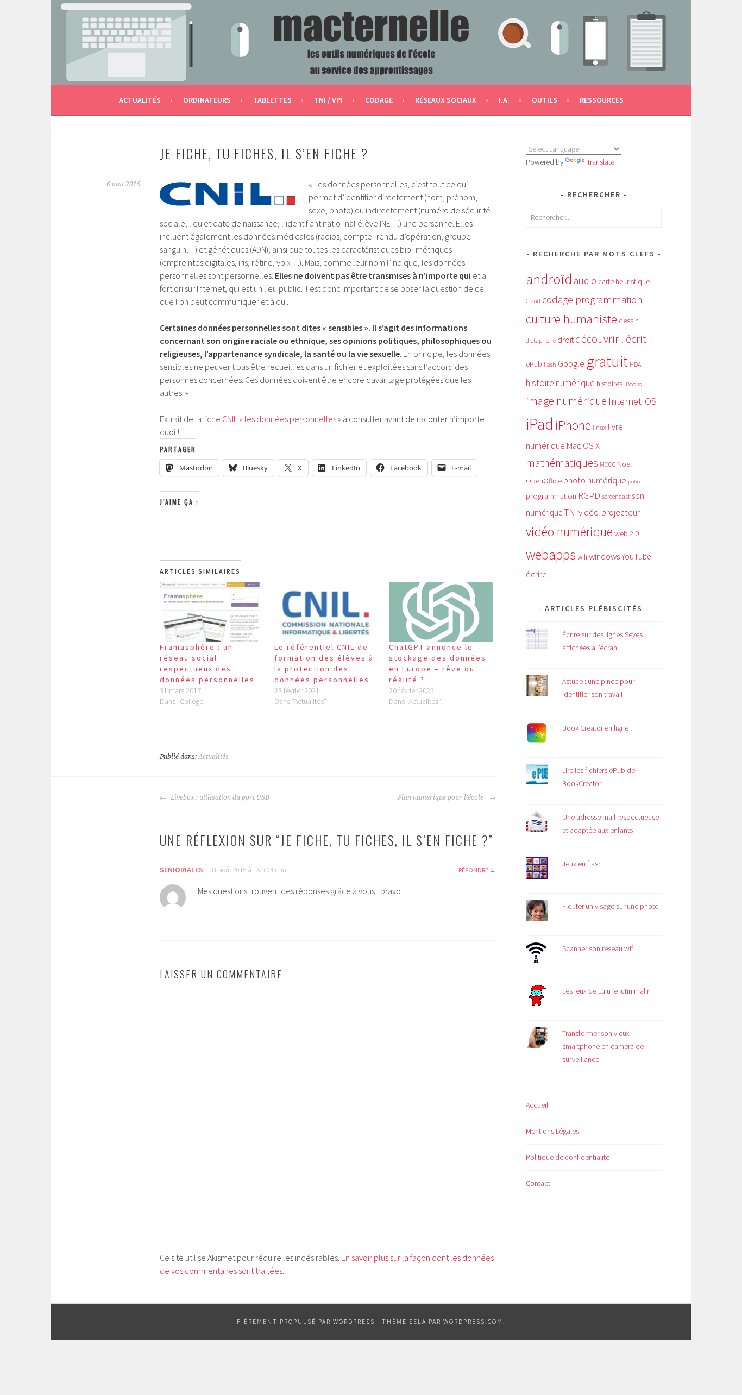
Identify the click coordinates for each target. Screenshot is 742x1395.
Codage (379, 100)
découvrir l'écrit (610, 339)
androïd (549, 279)
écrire (536, 574)
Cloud (533, 301)
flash (550, 364)
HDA (635, 364)
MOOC (607, 464)
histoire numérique (560, 383)
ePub (534, 364)
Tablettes (272, 100)
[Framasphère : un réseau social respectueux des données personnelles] (211, 612)
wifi (582, 557)
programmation (551, 496)
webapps (551, 554)
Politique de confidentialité (567, 1157)
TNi (570, 512)
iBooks (633, 384)
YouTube (636, 556)
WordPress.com (473, 1321)
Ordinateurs (207, 100)
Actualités (140, 100)
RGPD (589, 495)
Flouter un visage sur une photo (610, 906)
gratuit (607, 361)
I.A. (504, 100)
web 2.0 (626, 533)
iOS (650, 401)
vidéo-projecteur (609, 512)
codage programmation (592, 299)
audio (585, 280)
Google (571, 363)
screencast (616, 496)
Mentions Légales (552, 1131)
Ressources (602, 100)
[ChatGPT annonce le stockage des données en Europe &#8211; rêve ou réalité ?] (441, 612)
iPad (540, 424)
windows (604, 556)
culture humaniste (571, 318)
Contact (538, 1183)
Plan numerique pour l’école (442, 797)
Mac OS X (583, 445)
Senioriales (181, 870)
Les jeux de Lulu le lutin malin (606, 991)
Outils (544, 100)
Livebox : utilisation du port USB (219, 797)
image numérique (566, 400)
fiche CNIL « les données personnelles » (272, 418)
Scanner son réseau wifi (598, 948)
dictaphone (541, 340)
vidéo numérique (569, 531)
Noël (624, 464)
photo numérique (594, 480)
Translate (600, 162)
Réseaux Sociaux (445, 100)
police (635, 481)
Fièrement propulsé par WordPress (306, 1321)
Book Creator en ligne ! (597, 728)
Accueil (537, 1105)
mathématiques (562, 463)
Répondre (473, 870)
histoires (609, 383)
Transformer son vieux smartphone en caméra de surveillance (603, 1046)
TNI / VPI (328, 100)
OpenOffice (544, 481)
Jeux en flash (582, 864)
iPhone (573, 425)
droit (565, 340)
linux (599, 427)
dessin (629, 320)
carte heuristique (624, 281)
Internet (625, 401)
